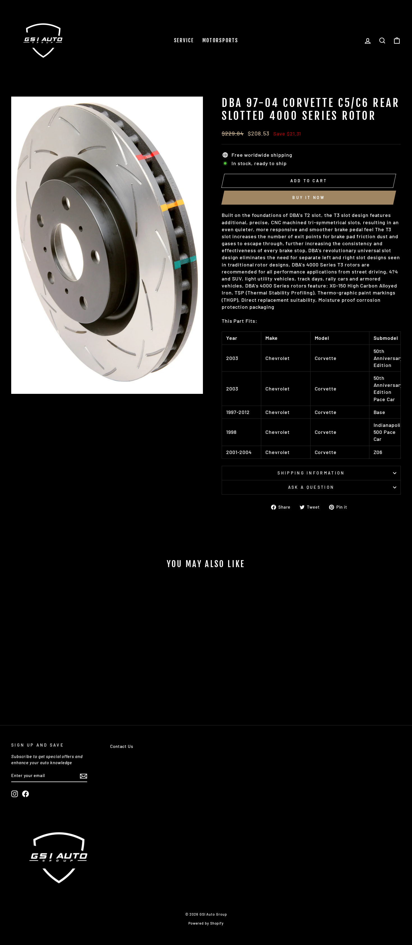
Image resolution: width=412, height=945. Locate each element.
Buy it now (308, 197)
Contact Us (121, 746)
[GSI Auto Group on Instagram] (14, 793)
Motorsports (220, 40)
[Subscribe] (83, 776)
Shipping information (311, 473)
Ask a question (311, 487)
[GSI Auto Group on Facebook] (25, 793)
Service (184, 40)
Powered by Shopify (206, 923)
